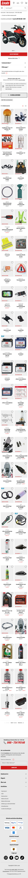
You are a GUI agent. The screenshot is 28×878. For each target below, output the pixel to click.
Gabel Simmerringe (7, 506)
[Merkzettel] (22, 3)
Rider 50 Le (7, 305)
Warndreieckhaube (21, 280)
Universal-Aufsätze (7, 481)
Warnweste (7, 254)
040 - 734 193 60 (16, 742)
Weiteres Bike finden (13, 58)
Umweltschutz (4, 806)
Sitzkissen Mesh (7, 330)
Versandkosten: (6, 871)
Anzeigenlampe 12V (20, 153)
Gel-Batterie (7, 379)
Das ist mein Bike (14, 54)
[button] (25, 8)
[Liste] (25, 106)
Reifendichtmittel (7, 584)
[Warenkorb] (26, 3)
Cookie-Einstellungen (6, 808)
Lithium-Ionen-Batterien (21, 379)
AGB (2, 793)
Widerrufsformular (5, 801)
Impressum (4, 791)
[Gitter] (23, 105)
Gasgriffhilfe (21, 330)
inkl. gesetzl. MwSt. (13, 869)
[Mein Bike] (18, 3)
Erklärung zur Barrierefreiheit (8, 803)
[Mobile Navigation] (2, 8)
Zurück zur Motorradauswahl (9, 15)
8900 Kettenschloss (7, 637)
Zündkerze (7, 712)
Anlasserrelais (21, 178)
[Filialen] (14, 3)
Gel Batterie (20, 354)
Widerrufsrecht (4, 798)
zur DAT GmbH (22, 80)
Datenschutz (4, 796)
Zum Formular (9, 89)
